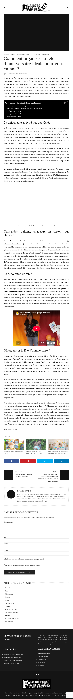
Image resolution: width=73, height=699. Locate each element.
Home (5, 54)
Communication (9, 603)
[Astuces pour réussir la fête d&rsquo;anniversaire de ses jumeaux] (36, 444)
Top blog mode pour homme (12, 657)
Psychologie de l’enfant (12, 612)
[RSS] (38, 674)
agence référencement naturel (42, 695)
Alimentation (9, 594)
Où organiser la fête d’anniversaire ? (18, 114)
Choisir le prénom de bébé (11, 663)
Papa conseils (10, 74)
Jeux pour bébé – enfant (12, 618)
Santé (6, 591)
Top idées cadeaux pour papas (13, 660)
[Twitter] (36, 674)
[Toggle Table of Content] (65, 102)
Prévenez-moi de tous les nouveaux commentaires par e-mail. (24, 559)
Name (6, 537)
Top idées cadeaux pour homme (13, 654)
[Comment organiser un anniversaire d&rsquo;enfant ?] (14, 444)
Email (6, 544)
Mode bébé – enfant (11, 609)
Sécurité (7, 615)
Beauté (7, 600)
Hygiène (7, 597)
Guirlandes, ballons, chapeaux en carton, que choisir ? (24, 108)
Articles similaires (14, 117)
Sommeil (7, 588)
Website (6, 550)
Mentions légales (43, 656)
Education (8, 606)
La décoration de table (13, 111)
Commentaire (9, 522)
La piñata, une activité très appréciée (18, 106)
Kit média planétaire (44, 653)
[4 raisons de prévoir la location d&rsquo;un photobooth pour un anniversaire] (58, 444)
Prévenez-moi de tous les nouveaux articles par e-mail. (22, 565)
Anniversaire (11, 54)
